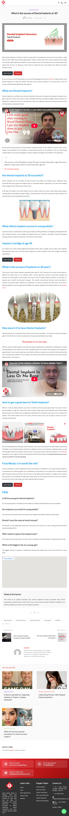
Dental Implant (8, 620)
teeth (51, 79)
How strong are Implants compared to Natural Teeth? (21, 637)
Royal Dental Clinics (35, 620)
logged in (11, 750)
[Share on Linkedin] (38, 612)
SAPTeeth (57, 620)
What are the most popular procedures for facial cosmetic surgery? (15, 734)
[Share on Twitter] (34, 612)
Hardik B (29, 18)
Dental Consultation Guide (46, 691)
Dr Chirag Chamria (11, 169)
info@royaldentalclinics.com (60, 799)
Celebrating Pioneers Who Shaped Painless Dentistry (52, 696)
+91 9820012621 (59, 793)
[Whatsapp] (64, 811)
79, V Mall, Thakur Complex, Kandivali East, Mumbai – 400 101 (59, 788)
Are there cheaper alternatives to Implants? (46, 637)
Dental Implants (34, 10)
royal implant (47, 620)
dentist (64, 452)
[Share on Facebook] (31, 612)
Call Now (18, 73)
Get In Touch (7, 73)
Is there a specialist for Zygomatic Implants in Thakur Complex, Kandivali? (17, 697)
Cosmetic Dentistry (9, 728)
